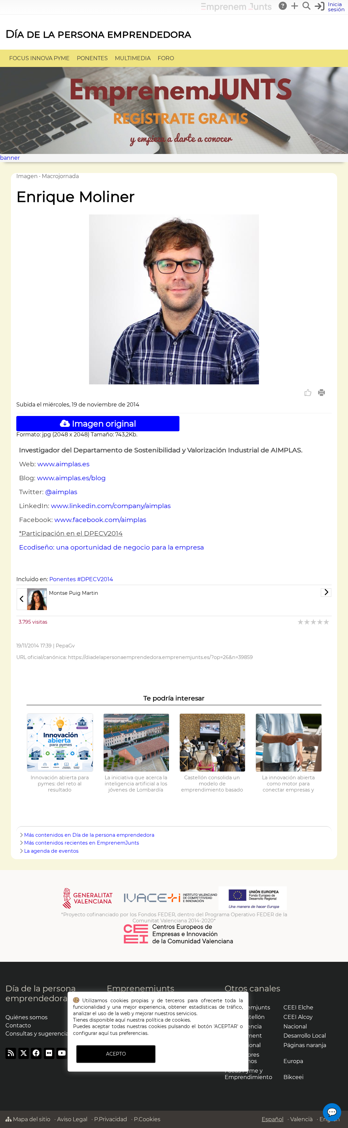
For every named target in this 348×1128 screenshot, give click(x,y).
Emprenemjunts (140, 988)
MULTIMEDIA (133, 58)
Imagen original (103, 424)
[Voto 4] (320, 622)
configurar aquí (91, 1033)
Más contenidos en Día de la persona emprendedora (89, 835)
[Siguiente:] (268, 592)
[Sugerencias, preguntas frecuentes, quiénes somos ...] (283, 6)
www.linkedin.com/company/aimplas (111, 506)
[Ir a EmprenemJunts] (236, 9)
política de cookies (168, 1020)
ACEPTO (116, 1054)
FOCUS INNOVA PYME (39, 58)
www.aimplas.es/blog (71, 478)
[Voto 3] (314, 622)
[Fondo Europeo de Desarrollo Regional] (253, 908)
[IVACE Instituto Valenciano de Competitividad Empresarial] (140, 908)
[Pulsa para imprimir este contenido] (321, 392)
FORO (166, 58)
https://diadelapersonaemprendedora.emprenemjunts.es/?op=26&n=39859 (160, 657)
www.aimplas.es (63, 464)
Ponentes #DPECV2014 (81, 579)
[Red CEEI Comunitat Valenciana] (179, 942)
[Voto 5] (327, 622)
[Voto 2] (307, 622)
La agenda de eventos (51, 851)
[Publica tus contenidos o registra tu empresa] (295, 6)
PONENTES (92, 58)
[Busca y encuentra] (307, 6)
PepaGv (65, 646)
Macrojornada (60, 176)
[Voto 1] (301, 622)
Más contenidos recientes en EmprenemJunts (81, 843)
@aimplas (61, 492)
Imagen (27, 176)
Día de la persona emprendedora (98, 33)
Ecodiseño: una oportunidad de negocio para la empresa (111, 547)
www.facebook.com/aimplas (100, 520)
